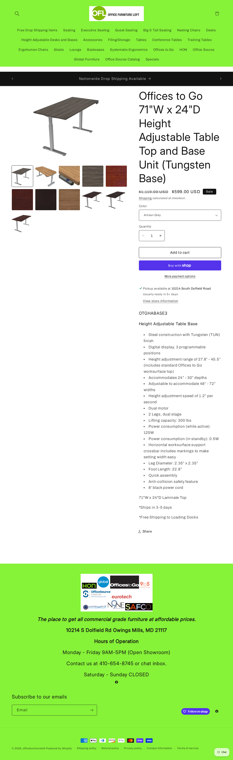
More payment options (180, 276)
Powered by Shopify (59, 748)
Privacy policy (133, 748)
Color (143, 206)
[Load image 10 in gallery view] (116, 199)
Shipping (145, 198)
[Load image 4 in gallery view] (92, 176)
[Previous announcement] (12, 78)
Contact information (159, 748)
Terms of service (188, 748)
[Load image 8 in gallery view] (69, 199)
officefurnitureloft (34, 748)
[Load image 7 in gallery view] (45, 199)
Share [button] (147, 531)
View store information (160, 301)
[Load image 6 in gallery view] (22, 199)
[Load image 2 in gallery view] (45, 176)
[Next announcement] (221, 78)
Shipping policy (87, 748)
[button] (17, 13)
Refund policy (110, 748)
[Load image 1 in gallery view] (22, 176)
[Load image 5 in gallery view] (116, 176)
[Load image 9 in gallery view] (92, 199)
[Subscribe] (91, 710)
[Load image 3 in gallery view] (69, 176)
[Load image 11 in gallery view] (22, 223)
